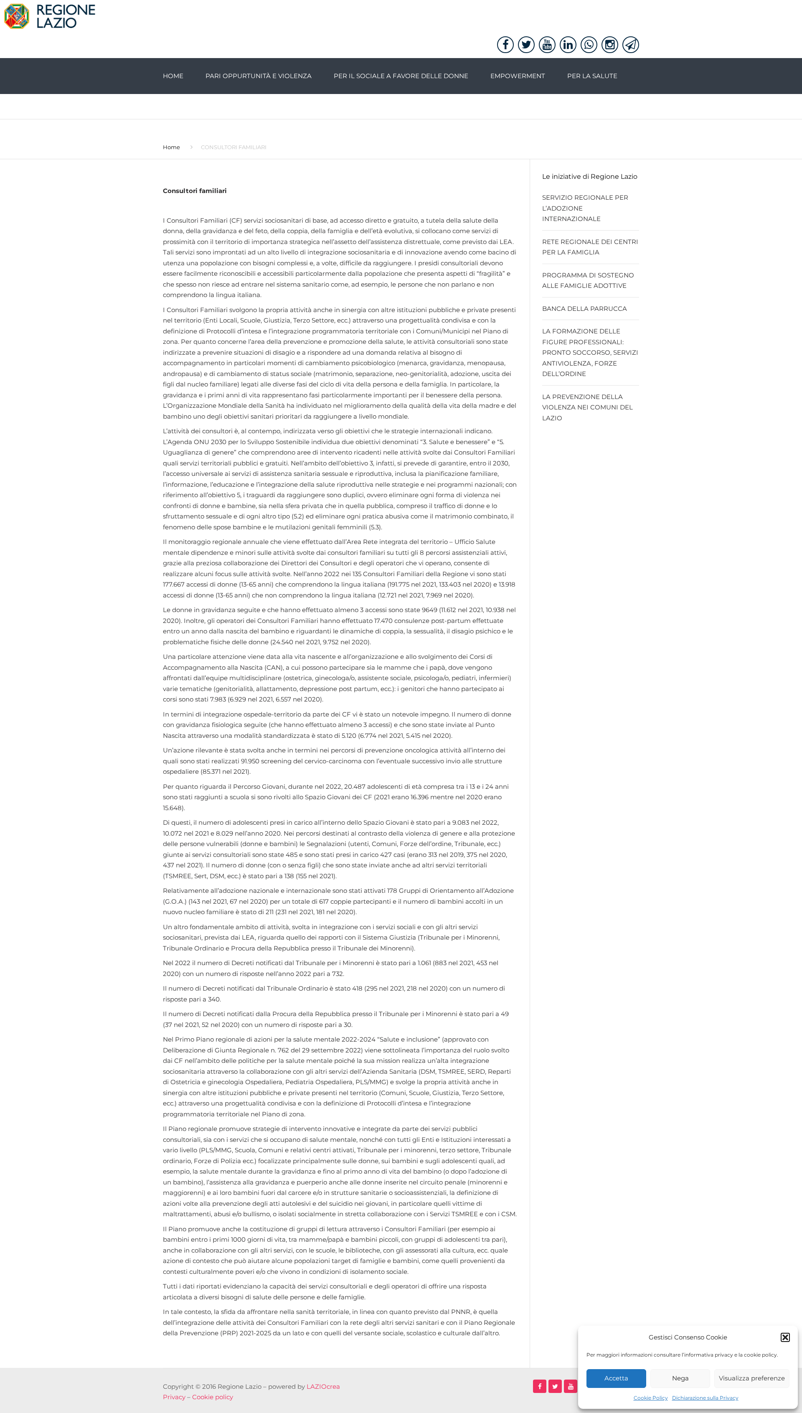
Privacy (174, 1397)
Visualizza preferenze (752, 1378)
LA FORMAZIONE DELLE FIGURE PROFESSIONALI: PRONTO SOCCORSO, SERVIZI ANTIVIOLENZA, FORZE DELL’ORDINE (590, 352)
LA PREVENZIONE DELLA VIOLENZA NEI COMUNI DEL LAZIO (587, 407)
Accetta (616, 1378)
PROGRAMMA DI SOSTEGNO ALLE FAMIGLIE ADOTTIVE (588, 280)
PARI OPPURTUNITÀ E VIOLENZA (259, 76)
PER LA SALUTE (592, 76)
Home (173, 76)
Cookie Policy (651, 1398)
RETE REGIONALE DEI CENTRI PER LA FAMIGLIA (590, 247)
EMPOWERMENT (517, 76)
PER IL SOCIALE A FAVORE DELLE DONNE (401, 76)
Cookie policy (212, 1397)
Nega (680, 1378)
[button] (785, 1337)
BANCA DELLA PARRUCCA (584, 309)
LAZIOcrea (323, 1386)
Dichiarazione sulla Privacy (705, 1398)
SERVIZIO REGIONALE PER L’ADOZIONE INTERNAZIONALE (585, 208)
